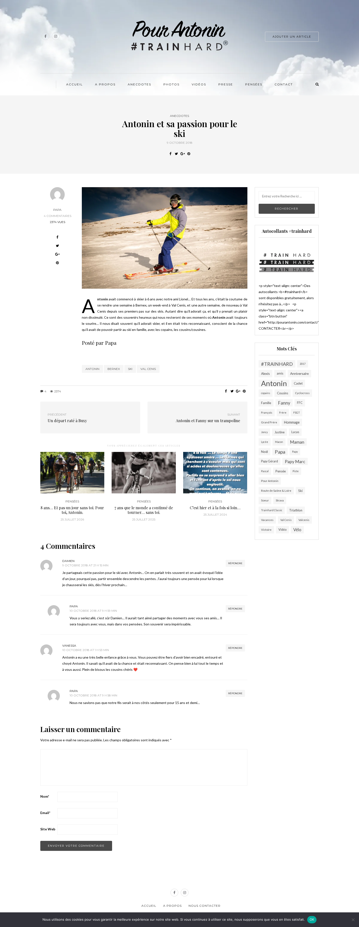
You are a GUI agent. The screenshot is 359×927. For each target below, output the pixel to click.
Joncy (264, 432)
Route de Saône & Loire (276, 490)
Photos (171, 84)
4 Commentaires (57, 216)
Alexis (265, 373)
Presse (225, 84)
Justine (280, 432)
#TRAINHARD (277, 364)
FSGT (296, 412)
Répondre (235, 563)
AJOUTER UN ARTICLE (292, 36)
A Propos (105, 84)
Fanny (284, 403)
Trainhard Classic (271, 510)
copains (265, 393)
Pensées (253, 84)
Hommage (292, 422)
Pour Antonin (269, 481)
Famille (266, 403)
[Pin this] (189, 153)
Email (45, 813)
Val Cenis (148, 369)
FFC (300, 403)
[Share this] (170, 153)
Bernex (113, 369)
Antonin (92, 369)
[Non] (352, 919)
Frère (282, 412)
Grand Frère (269, 422)
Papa (57, 210)
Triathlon (295, 510)
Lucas (295, 432)
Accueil (74, 84)
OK (312, 919)
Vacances (267, 520)
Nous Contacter (205, 905)
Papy (295, 451)
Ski (130, 369)
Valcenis (303, 520)
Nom (44, 796)
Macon (279, 441)
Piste (296, 471)
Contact (284, 84)
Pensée (280, 471)
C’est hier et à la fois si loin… (215, 507)
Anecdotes (139, 84)
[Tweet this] (176, 153)
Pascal (265, 471)
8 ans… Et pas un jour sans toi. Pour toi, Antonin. (72, 510)
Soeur (265, 500)
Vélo (297, 529)
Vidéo (282, 529)
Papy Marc (295, 461)
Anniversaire (299, 373)
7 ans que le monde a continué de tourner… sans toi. (144, 510)
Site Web (47, 829)
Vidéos (199, 84)
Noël (264, 452)
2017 (303, 363)
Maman (297, 442)
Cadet (298, 383)
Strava (280, 500)
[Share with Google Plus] (183, 153)
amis (280, 373)
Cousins (282, 393)
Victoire (266, 529)
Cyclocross (302, 393)
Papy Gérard (269, 461)
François (266, 412)
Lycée (264, 441)
